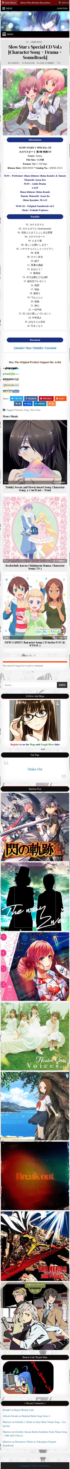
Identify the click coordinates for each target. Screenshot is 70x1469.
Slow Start (35, 409)
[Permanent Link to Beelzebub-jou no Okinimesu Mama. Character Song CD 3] (35, 530)
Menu (9, 8)
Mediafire (38, 347)
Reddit (62, 398)
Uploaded (19, 347)
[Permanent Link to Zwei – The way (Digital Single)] (35, 896)
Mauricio (7, 1422)
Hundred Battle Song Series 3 (36, 1416)
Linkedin (41, 403)
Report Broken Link (24, 1409)
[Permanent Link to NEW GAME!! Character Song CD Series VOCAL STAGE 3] (35, 607)
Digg (29, 403)
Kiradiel (7, 1409)
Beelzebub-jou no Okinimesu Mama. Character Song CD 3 (35, 567)
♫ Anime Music (35, 42)
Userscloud (50, 347)
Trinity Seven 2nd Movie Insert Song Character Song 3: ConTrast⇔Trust (35, 488)
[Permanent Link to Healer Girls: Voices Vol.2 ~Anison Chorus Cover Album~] (35, 1036)
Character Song (21, 409)
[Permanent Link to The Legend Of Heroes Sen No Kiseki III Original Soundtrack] (35, 827)
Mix (52, 403)
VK (20, 403)
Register (15, 744)
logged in (19, 665)
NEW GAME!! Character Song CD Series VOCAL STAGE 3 (35, 643)
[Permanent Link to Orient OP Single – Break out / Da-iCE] (35, 1176)
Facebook (32, 398)
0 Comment (61, 482)
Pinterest (47, 398)
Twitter (18, 398)
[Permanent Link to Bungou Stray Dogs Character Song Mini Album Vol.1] (35, 1316)
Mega (28, 347)
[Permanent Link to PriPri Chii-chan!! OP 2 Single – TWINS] (35, 966)
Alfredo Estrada (10, 1416)
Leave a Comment (47, 63)
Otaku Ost (35, 769)
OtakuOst (15, 63)
